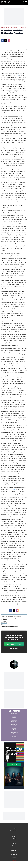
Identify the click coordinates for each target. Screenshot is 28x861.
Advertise (14, 836)
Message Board (14, 830)
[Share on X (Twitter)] (5, 40)
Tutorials (14, 828)
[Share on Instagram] (9, 40)
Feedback (14, 845)
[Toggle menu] (26, 2)
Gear (9, 27)
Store (14, 840)
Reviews (3, 27)
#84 (14, 489)
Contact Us (14, 854)
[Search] (23, 1)
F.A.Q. (14, 852)
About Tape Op (14, 834)
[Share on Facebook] (2, 40)
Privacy (14, 843)
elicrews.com (4, 622)
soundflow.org (4, 619)
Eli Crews (9, 36)
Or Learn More (14, 648)
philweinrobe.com (13, 626)
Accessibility (14, 850)
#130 (17, 75)
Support (14, 847)
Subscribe (14, 838)
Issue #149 (15, 27)
